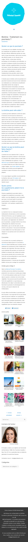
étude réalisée (16, 166)
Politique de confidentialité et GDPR (14, 513)
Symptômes (5, 41)
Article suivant (19, 413)
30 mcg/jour (16, 178)
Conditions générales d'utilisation (10, 515)
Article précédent (9, 413)
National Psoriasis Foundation (13, 269)
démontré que (5, 162)
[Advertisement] (14, 488)
